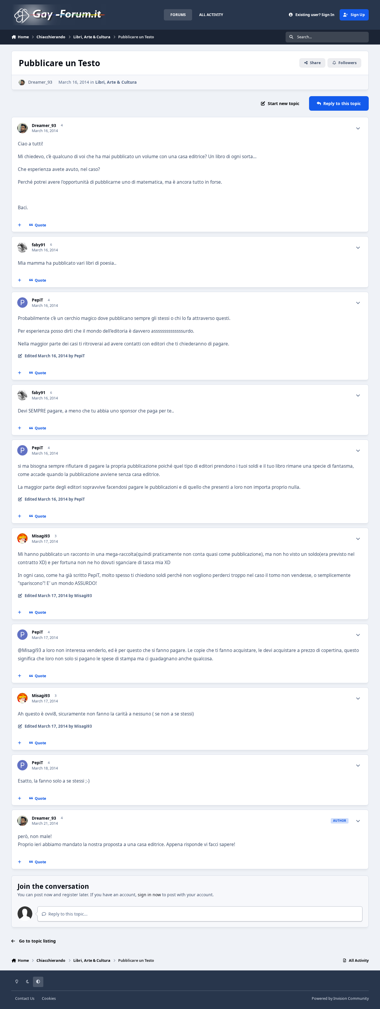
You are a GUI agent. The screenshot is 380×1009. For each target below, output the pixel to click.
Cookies (49, 998)
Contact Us (24, 998)
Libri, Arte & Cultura (116, 82)
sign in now (149, 894)
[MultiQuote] (19, 225)
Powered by (340, 998)
